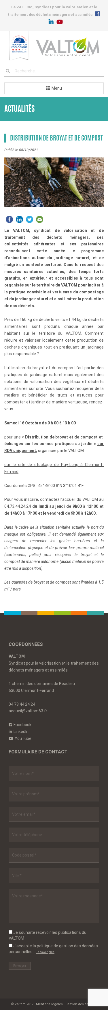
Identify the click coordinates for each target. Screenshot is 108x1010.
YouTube (23, 738)
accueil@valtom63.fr (28, 711)
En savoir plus (45, 952)
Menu (57, 88)
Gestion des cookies (81, 1004)
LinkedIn (21, 731)
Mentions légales (49, 1004)
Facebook (22, 724)
